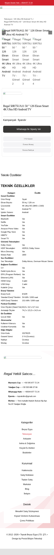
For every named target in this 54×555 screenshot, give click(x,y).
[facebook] (25, 411)
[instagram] (29, 411)
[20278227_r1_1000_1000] (27, 33)
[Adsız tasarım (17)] (11, 7)
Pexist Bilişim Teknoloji (31, 539)
